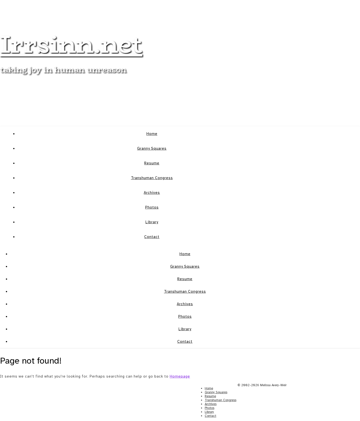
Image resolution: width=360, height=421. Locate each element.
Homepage (180, 376)
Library (151, 222)
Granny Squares (152, 148)
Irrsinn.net (71, 44)
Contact (151, 237)
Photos (152, 207)
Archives (152, 192)
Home (151, 134)
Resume (151, 163)
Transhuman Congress (152, 178)
